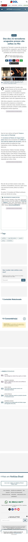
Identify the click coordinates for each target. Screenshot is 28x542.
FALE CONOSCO (6, 490)
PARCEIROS (13, 494)
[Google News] (14, 63)
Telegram (5, 202)
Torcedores (9, 240)
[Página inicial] (2, 9)
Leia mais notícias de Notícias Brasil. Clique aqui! (14, 483)
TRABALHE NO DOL (6, 494)
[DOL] (14, 1)
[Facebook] (12, 509)
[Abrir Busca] (26, 1)
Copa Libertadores (12, 238)
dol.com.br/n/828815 (14, 205)
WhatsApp (23, 201)
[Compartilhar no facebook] (10, 60)
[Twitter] (9, 509)
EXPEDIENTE (14, 496)
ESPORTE (20, 238)
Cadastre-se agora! (23, 280)
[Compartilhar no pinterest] (17, 60)
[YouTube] (18, 509)
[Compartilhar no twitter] (13, 60)
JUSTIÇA (3, 240)
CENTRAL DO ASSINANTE (16, 490)
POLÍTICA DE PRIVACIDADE (16, 492)
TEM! (24, 490)
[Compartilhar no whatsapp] (21, 60)
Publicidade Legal (21, 494)
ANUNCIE (8, 492)
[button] (14, 5)
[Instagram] (15, 509)
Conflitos (4, 238)
